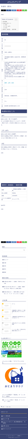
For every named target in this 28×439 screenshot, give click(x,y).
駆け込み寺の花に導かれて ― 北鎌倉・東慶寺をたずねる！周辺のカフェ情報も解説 (14, 287)
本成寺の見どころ (7, 23)
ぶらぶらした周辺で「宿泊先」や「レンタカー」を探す (14, 400)
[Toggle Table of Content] (15, 19)
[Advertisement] (14, 168)
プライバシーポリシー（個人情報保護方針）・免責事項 (14, 422)
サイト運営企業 (6, 415)
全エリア (6, 259)
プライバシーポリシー (11, 435)
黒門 (6, 24)
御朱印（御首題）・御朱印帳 (9, 29)
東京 (5, 269)
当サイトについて (7, 428)
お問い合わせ (6, 425)
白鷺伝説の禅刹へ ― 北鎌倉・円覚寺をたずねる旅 (14, 282)
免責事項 (18, 435)
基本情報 (5, 21)
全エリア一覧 (6, 418)
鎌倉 (5, 272)
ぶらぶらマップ (14, 2)
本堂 (6, 27)
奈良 (5, 266)
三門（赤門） (8, 26)
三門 (9, 82)
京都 (5, 262)
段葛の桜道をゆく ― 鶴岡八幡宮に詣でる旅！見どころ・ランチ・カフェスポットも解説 (14, 292)
